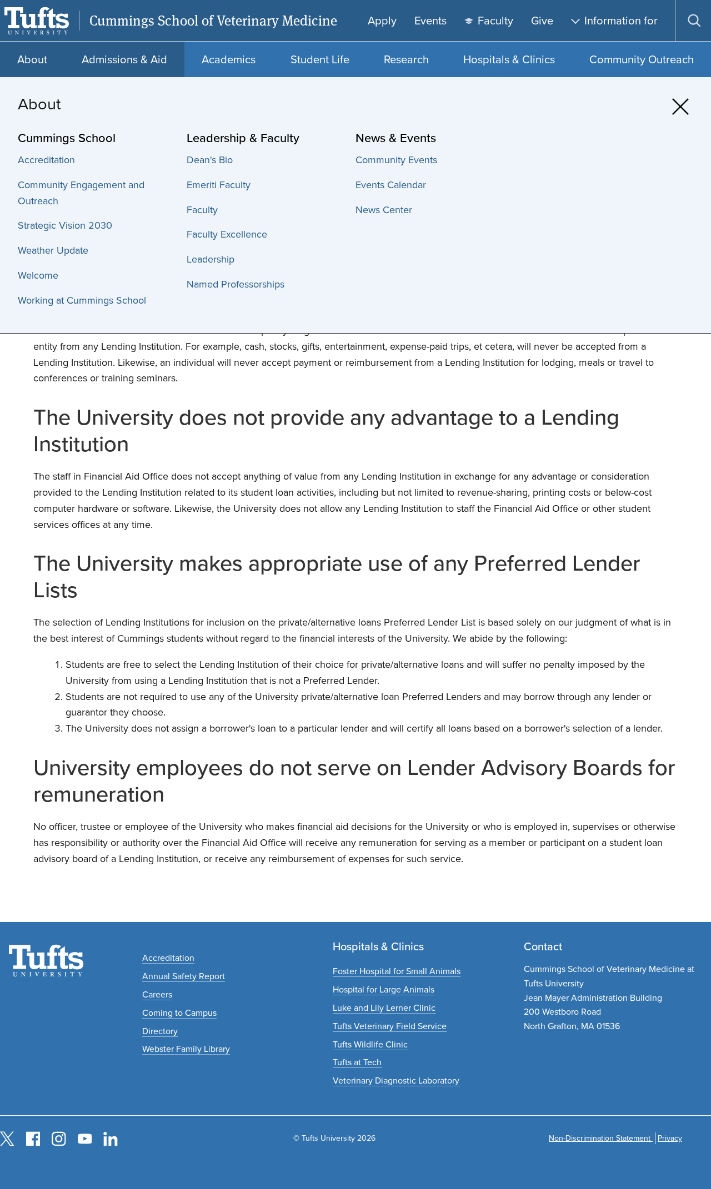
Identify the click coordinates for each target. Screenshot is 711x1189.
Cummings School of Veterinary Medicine (213, 20)
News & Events (396, 138)
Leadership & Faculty (243, 138)
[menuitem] (97, 160)
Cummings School (67, 138)
